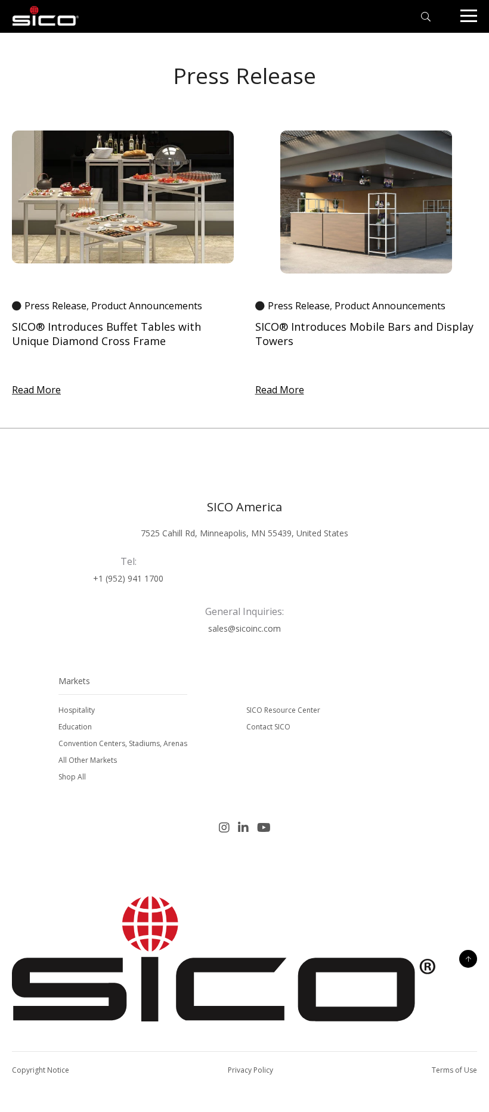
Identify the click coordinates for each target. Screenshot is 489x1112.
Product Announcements (146, 305)
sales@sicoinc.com (244, 628)
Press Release (55, 305)
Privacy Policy (250, 1070)
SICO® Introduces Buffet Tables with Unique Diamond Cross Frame (106, 333)
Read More (36, 389)
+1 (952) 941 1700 (128, 578)
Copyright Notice (40, 1070)
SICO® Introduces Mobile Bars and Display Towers (364, 333)
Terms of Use (454, 1070)
